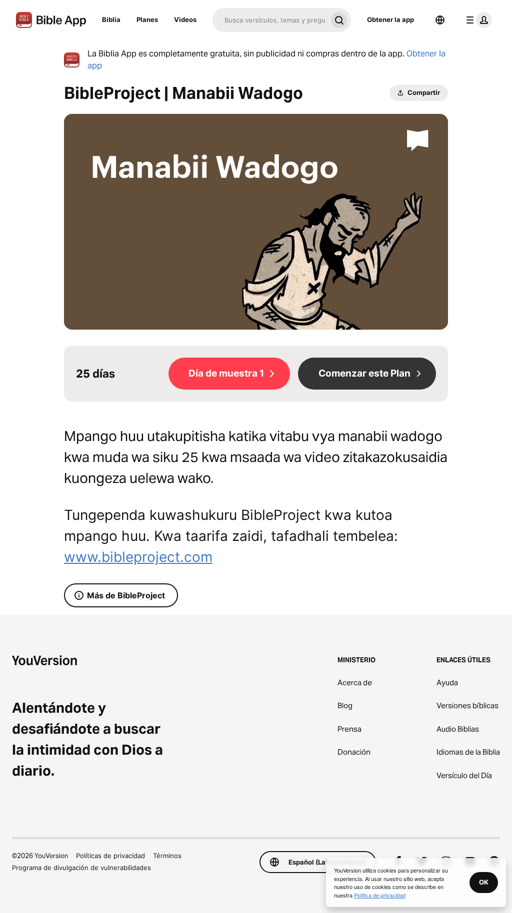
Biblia (111, 19)
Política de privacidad (380, 895)
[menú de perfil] (477, 20)
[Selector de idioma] (440, 20)
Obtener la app (390, 19)
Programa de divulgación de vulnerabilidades (81, 868)
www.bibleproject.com (138, 556)
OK (483, 882)
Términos (167, 856)
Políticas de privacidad (110, 856)
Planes (147, 19)
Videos (185, 19)
